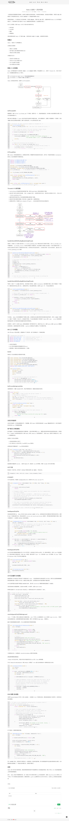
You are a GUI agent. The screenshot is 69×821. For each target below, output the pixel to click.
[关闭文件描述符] (60, 420)
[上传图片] (14, 804)
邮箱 (36, 793)
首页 (31, 2)
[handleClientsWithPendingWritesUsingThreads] (60, 281)
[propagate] (60, 477)
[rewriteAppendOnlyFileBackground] (60, 614)
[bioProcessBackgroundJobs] (60, 386)
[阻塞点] (60, 40)
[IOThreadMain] (60, 152)
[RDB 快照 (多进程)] (60, 694)
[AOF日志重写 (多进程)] (60, 576)
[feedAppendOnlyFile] (60, 511)
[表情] (11, 804)
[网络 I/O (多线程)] (60, 68)
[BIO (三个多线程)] (60, 330)
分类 (43, 2)
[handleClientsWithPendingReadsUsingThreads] (60, 241)
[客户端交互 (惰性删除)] (60, 429)
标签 (39, 2)
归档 (46, 2)
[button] (66, 817)
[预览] (15, 804)
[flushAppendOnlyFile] (60, 550)
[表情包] (12, 804)
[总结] (60, 767)
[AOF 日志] (60, 467)
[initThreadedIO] (60, 111)
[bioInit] (60, 352)
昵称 (9, 793)
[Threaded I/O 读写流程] (60, 188)
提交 (58, 804)
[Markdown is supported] (9, 804)
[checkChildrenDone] (60, 657)
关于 (35, 2)
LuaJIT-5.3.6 (33, 776)
